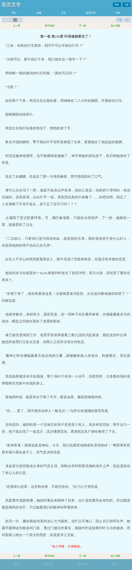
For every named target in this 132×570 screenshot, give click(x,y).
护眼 (120, 20)
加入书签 (115, 25)
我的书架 (48, 564)
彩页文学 (11, 4)
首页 (16, 564)
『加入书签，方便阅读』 (66, 546)
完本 (63, 13)
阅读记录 (91, 13)
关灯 (127, 20)
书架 (118, 13)
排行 (14, 13)
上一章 (16, 25)
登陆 (117, 4)
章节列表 (49, 25)
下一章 (82, 25)
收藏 (38, 13)
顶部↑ (115, 564)
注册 (126, 4)
